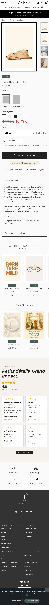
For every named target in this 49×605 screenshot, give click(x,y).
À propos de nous (30, 529)
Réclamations (28, 574)
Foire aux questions (30, 563)
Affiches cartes (6, 544)
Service (26, 559)
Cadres (3, 536)
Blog (2, 555)
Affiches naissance (7, 540)
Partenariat (27, 536)
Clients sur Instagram (8, 559)
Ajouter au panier (26, 155)
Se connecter (28, 555)
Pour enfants (6, 86)
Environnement (29, 540)
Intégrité (3, 570)
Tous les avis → (24, 452)
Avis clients (28, 532)
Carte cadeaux (26, 512)
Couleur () (7, 112)
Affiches (4, 532)
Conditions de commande (9, 563)
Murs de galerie (6, 529)
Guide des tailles (13, 141)
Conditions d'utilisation (8, 566)
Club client (28, 566)
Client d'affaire (29, 570)
